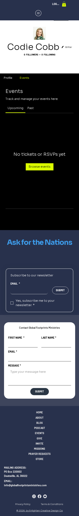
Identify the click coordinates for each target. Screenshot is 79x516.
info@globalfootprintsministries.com (25, 485)
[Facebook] (39, 496)
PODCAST (39, 428)
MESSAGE (14, 365)
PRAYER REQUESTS (39, 453)
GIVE (39, 438)
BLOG (39, 422)
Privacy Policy (22, 504)
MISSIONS (39, 448)
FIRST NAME (16, 337)
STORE (39, 459)
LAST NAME (48, 337)
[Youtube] (45, 496)
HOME (39, 412)
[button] (64, 3)
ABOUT (39, 417)
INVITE (39, 443)
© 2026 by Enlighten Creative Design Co (39, 510)
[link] (15, 108)
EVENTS (39, 433)
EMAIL (15, 283)
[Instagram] (34, 496)
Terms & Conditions (52, 504)
